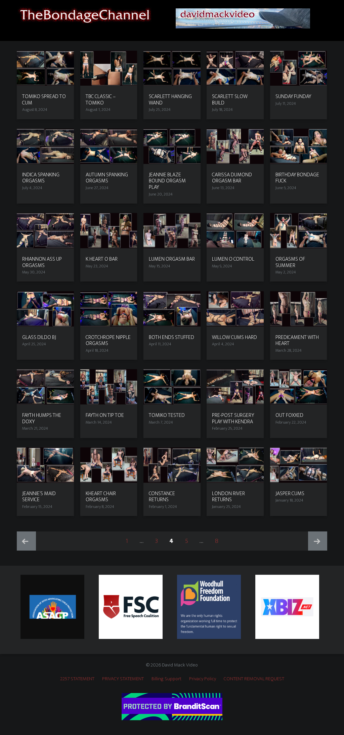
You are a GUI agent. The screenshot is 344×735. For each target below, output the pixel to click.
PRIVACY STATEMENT (123, 679)
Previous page (26, 541)
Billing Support (166, 679)
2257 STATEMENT (77, 679)
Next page (317, 541)
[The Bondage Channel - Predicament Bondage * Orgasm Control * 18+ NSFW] (84, 14)
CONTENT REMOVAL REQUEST (254, 679)
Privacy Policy (202, 679)
